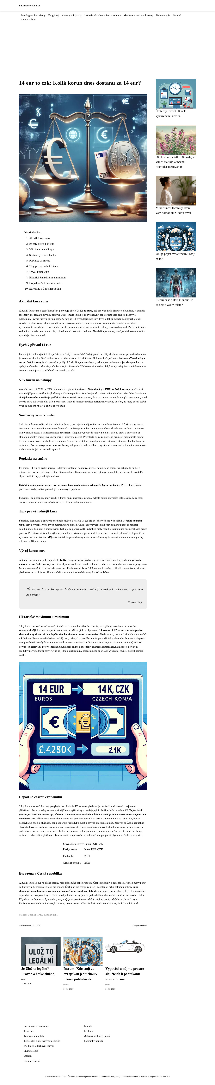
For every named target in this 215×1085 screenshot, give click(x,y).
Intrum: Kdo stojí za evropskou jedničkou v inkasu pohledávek (80, 974)
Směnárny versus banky (42, 255)
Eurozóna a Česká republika (45, 288)
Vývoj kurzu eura (39, 271)
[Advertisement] (107, 43)
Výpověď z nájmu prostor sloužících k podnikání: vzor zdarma (124, 974)
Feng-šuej (53, 15)
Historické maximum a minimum (47, 277)
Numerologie (163, 15)
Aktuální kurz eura (39, 238)
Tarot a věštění (28, 19)
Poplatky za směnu (39, 260)
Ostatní (177, 15)
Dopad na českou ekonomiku (45, 283)
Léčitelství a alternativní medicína (103, 15)
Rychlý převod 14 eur (41, 243)
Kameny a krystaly (72, 15)
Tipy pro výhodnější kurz (43, 266)
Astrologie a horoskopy (32, 15)
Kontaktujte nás (51, 914)
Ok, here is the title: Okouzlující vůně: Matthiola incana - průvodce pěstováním (176, 161)
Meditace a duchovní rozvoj (138, 15)
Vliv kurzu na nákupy (41, 249)
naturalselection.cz (29, 5)
